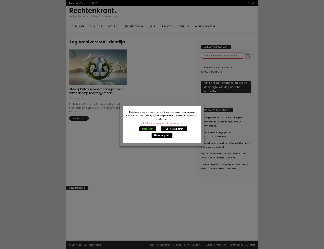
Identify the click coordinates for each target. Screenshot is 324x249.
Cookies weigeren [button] (174, 129)
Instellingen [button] (147, 129)
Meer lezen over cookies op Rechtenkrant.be (162, 123)
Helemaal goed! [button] (162, 135)
